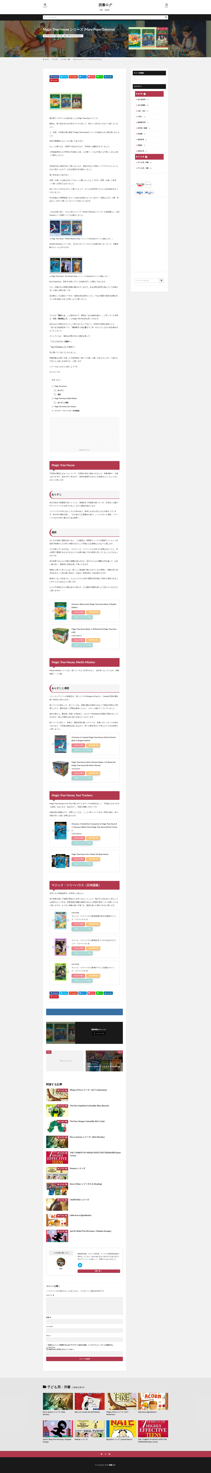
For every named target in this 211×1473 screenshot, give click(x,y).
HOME (47, 59)
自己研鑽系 (143, 105)
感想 (57, 394)
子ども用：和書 (144, 162)
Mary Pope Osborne (75, 36)
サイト (48, 1335)
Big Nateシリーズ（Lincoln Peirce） (119, 1439)
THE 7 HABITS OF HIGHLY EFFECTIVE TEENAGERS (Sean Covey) (95, 1154)
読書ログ (105, 5)
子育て (141, 116)
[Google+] (73, 76)
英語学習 (142, 139)
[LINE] (99, 76)
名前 (48, 1317)
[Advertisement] (84, 432)
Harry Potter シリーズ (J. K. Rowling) (86, 1184)
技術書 (141, 134)
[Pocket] (91, 76)
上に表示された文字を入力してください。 (60, 1349)
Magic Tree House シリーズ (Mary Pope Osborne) (87, 59)
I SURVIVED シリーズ (79, 1200)
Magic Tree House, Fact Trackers (64, 406)
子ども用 (54, 59)
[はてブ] (82, 76)
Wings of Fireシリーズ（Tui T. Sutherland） (89, 1090)
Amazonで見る (79, 612)
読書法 (141, 145)
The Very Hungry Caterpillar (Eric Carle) (87, 1121)
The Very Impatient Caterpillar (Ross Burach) (89, 1106)
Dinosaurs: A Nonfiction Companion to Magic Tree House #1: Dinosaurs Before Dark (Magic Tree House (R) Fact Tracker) (94, 827)
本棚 (101, 10)
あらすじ (59, 390)
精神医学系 (143, 122)
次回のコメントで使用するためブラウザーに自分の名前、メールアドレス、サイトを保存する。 (81, 1345)
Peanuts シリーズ (77, 1168)
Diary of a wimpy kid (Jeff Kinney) (87, 1412)
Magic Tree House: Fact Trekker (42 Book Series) (90, 854)
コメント (50, 1295)
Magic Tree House (59, 386)
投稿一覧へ (98, 1271)
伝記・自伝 (143, 111)
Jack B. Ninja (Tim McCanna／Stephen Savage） (91, 1231)
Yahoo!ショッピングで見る (82, 617)
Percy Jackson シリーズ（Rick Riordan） (88, 1137)
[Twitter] (64, 76)
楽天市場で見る (94, 612)
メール (49, 1326)
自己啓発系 (143, 99)
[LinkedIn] (108, 76)
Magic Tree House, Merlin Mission (64, 398)
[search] (166, 17)
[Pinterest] (54, 80)
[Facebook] (54, 76)
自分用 (141, 94)
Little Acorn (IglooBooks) (80, 1215)
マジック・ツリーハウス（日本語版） (66, 411)
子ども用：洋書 (61, 36)
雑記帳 (107, 10)
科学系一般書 (144, 128)
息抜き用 (142, 151)
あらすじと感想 (61, 402)
